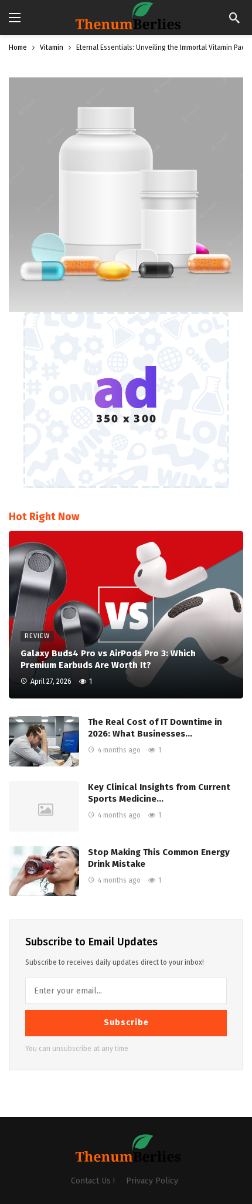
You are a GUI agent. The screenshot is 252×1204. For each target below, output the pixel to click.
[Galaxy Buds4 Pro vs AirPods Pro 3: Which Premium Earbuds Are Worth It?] (126, 614)
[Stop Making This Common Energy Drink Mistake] (44, 871)
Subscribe (126, 1022)
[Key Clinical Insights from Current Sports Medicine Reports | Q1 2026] (44, 806)
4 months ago (119, 750)
